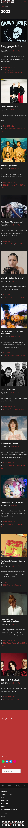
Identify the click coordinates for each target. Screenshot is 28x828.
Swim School (11, 129)
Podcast (18, 585)
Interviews (4, 800)
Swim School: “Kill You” (9, 107)
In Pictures (4, 803)
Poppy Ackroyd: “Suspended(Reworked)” (10, 620)
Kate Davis (10, 244)
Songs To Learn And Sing (9, 810)
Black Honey (11, 185)
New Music (11, 585)
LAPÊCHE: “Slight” (8, 390)
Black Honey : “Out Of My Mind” (13, 502)
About (3, 816)
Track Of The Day (9, 67)
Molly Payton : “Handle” (10, 443)
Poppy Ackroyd (12, 643)
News (5, 582)
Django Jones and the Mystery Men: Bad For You (12, 47)
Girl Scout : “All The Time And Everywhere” (12, 333)
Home (2, 6)
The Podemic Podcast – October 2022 (13, 562)
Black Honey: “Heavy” (9, 166)
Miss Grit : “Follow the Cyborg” (12, 278)
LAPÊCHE (10, 409)
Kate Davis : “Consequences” (11, 222)
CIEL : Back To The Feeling (11, 680)
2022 (5, 70)
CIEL (8, 699)
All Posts (4, 791)
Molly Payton (11, 465)
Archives (5, 766)
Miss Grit (10, 297)
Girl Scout (10, 355)
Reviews (3, 807)
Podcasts (4, 813)
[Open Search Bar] (21, 2)
